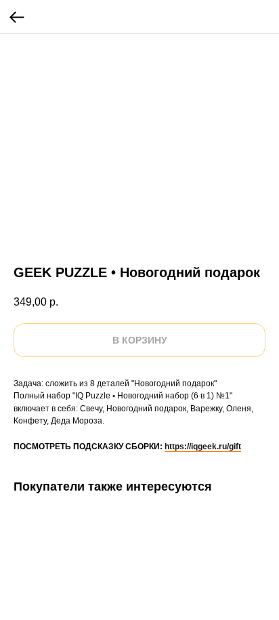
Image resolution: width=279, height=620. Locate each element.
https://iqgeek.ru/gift (203, 446)
